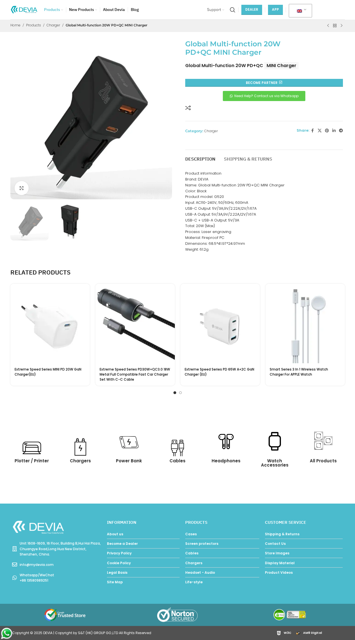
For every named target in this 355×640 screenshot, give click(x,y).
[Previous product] (328, 25)
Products (33, 25)
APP (275, 9)
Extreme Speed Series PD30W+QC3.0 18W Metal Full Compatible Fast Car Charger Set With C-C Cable (135, 374)
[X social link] (319, 130)
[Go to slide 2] (180, 392)
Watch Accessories (274, 463)
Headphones (226, 461)
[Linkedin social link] (334, 130)
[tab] (200, 156)
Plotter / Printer (32, 461)
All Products (323, 461)
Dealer (251, 9)
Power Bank (129, 461)
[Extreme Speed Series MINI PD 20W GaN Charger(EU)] (50, 323)
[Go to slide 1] (174, 392)
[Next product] (341, 25)
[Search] (232, 9)
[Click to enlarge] (22, 188)
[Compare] (188, 108)
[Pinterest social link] (327, 130)
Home (15, 25)
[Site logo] (24, 9)
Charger (53, 25)
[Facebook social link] (312, 130)
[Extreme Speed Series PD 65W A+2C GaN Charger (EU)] (220, 323)
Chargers (80, 461)
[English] (299, 11)
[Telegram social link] (341, 130)
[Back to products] (334, 25)
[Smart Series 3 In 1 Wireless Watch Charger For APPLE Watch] (305, 323)
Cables (177, 461)
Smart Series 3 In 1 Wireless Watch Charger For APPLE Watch (299, 372)
